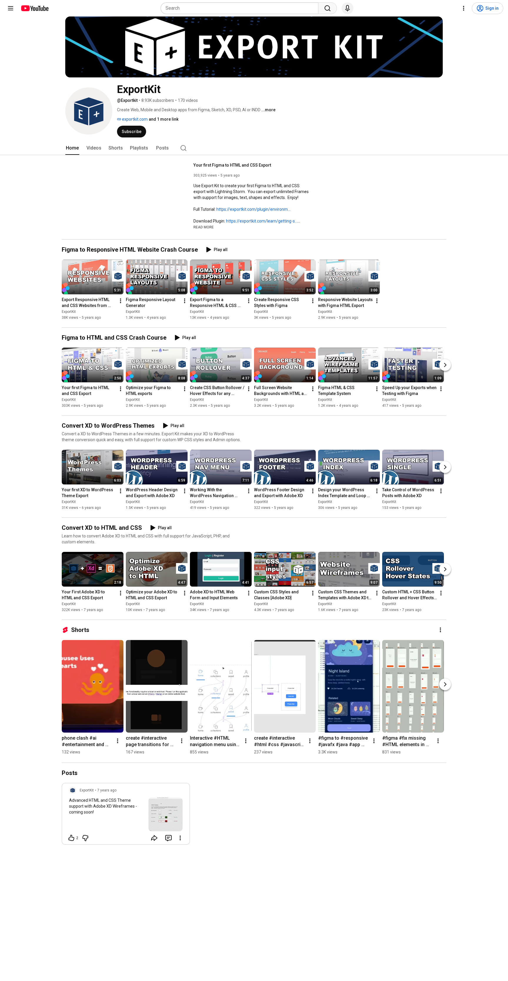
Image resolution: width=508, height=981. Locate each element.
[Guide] (10, 8)
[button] (203, 227)
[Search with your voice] (347, 8)
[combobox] (241, 8)
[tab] (72, 148)
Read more (203, 227)
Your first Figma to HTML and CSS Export (232, 165)
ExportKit (69, 312)
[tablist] (254, 148)
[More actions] (120, 301)
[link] (126, 815)
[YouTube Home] (34, 8)
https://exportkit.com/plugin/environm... (253, 209)
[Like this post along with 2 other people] (71, 838)
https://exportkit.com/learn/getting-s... (262, 221)
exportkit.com (134, 119)
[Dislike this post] (85, 838)
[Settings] (463, 8)
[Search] (327, 8)
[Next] (445, 365)
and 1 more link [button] (163, 119)
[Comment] (168, 838)
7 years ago (106, 790)
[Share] (154, 838)
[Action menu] (180, 838)
